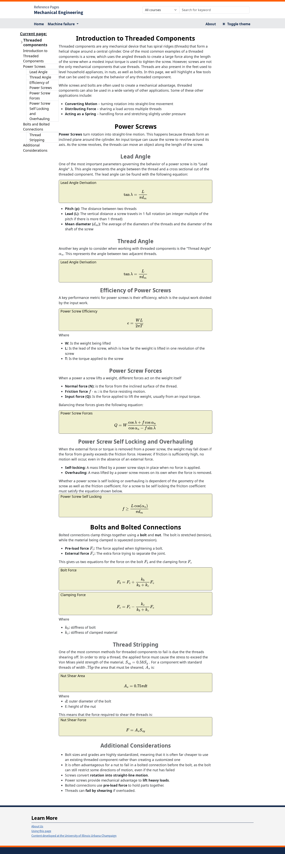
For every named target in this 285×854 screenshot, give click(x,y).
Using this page (41, 831)
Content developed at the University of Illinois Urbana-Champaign (74, 835)
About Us (37, 826)
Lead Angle (38, 72)
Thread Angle (40, 77)
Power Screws (34, 66)
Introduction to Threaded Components (35, 55)
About (211, 24)
